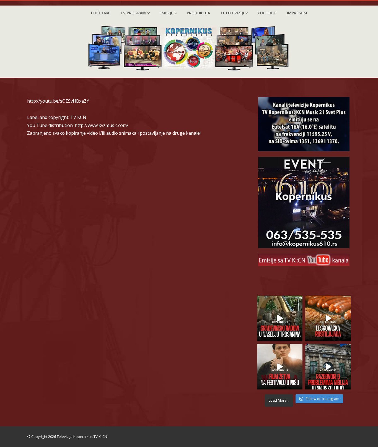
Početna (100, 12)
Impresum (297, 12)
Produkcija (198, 12)
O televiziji (232, 12)
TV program (133, 12)
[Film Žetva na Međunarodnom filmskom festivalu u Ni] (280, 366)
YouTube (267, 12)
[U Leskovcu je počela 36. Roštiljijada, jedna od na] (328, 318)
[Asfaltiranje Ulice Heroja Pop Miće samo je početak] (280, 318)
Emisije (166, 12)
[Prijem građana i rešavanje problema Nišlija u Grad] (328, 366)
